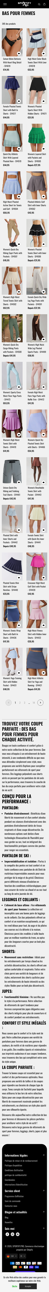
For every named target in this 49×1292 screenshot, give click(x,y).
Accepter (28, 1286)
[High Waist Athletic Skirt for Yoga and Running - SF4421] (36, 662)
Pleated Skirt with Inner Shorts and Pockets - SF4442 (10, 539)
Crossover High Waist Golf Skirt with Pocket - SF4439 (37, 586)
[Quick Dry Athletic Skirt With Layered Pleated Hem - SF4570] (12, 138)
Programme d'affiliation (14, 1196)
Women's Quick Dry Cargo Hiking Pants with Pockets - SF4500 (12, 348)
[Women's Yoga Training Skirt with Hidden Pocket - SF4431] (12, 662)
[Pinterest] (17, 1234)
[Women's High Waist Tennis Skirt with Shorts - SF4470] (12, 423)
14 (34, 702)
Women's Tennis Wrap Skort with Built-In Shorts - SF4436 (12, 634)
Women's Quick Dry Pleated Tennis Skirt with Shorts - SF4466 (36, 443)
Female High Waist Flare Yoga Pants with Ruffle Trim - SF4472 (36, 396)
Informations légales (16, 1155)
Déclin (14, 1286)
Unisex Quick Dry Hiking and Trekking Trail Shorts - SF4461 (11, 491)
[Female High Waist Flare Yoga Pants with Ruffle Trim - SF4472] (36, 376)
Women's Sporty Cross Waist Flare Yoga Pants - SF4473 (12, 396)
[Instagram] (12, 1234)
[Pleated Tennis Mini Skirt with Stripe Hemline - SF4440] (12, 566)
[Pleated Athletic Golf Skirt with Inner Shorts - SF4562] (36, 185)
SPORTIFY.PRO (18, 1246)
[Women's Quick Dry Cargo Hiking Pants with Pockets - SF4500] (12, 328)
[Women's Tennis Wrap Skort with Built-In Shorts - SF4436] (12, 614)
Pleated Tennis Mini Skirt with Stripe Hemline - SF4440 (11, 586)
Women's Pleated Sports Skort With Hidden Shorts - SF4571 (37, 110)
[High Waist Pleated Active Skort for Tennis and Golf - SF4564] (12, 185)
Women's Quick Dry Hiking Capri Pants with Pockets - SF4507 (12, 253)
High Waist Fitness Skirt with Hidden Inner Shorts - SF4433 (37, 634)
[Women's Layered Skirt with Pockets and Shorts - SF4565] (36, 138)
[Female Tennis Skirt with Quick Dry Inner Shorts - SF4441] (36, 519)
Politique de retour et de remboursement (21, 1160)
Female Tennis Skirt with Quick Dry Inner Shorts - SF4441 (36, 539)
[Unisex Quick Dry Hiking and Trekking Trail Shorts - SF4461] (12, 471)
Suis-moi (9, 1228)
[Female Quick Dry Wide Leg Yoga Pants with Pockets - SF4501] (36, 281)
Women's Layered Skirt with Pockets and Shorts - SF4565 (37, 157)
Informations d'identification (16, 1184)
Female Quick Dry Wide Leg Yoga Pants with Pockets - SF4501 (37, 300)
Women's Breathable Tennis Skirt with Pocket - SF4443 (36, 491)
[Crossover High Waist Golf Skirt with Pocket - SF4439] (36, 566)
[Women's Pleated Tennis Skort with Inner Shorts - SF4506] (36, 233)
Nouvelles (9, 1222)
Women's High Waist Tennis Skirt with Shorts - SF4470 (11, 443)
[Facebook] (7, 1234)
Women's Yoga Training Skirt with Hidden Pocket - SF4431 (12, 681)
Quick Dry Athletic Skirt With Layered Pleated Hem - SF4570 (12, 157)
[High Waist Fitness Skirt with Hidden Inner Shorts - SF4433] (36, 614)
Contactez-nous (11, 1205)
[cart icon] (44, 4)
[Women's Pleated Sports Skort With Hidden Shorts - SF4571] (36, 90)
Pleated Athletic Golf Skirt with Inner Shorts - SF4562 (37, 205)
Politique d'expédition (13, 1165)
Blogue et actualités (16, 1212)
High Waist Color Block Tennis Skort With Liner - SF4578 (37, 62)
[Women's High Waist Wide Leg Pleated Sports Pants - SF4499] (36, 328)
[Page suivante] (40, 703)
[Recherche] (39, 4)
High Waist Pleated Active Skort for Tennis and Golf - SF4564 (12, 205)
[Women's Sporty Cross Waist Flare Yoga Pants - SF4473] (12, 376)
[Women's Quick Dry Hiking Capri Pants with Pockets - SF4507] (12, 233)
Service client (12, 1191)
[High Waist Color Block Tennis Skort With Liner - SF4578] (36, 42)
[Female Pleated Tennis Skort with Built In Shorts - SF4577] (12, 90)
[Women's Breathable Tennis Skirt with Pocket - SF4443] (36, 471)
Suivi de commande (12, 1201)
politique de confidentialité (16, 1175)
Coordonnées (10, 1179)
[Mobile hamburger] (5, 4)
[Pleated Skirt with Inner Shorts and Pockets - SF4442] (12, 519)
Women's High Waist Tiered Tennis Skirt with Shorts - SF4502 (12, 300)
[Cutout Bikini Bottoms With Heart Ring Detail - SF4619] (12, 42)
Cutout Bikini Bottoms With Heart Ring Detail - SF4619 (12, 62)
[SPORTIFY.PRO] (24, 4)
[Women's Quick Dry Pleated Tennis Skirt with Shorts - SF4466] (36, 423)
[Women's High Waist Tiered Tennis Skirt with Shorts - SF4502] (12, 281)
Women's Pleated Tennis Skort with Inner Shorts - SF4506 (37, 253)
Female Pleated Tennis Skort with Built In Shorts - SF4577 (12, 110)
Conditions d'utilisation (14, 1170)
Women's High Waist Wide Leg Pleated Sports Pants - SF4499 (37, 348)
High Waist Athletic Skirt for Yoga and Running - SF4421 (35, 681)
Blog (6, 1217)
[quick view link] (19, 53)
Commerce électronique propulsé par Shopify (30, 1248)
